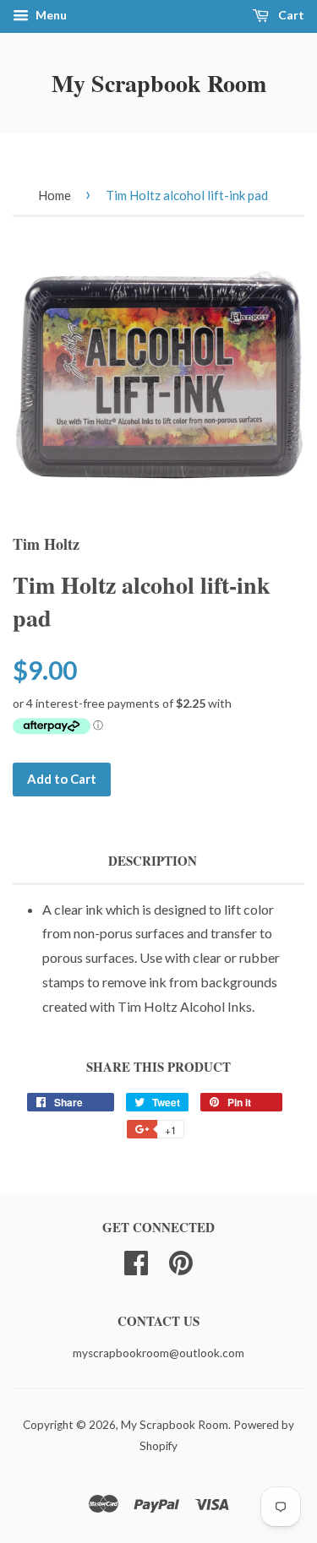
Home (54, 195)
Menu (50, 15)
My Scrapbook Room (159, 83)
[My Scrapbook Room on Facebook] (136, 1260)
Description (152, 861)
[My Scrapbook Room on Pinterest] (181, 1260)
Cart (290, 15)
